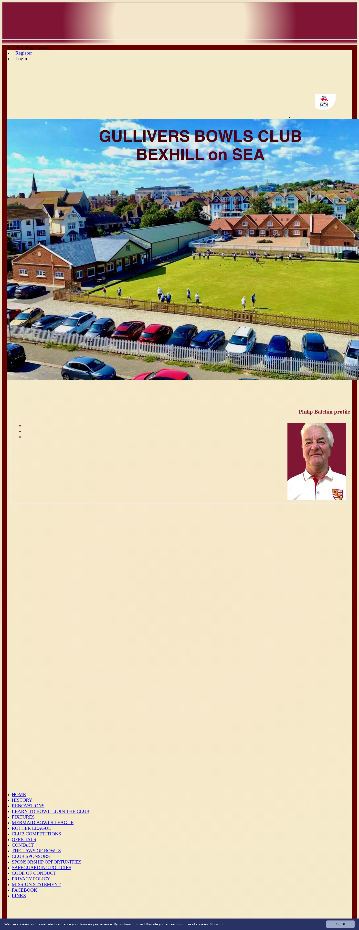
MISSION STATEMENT (36, 884)
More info (217, 924)
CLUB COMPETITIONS (36, 833)
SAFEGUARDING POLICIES (41, 867)
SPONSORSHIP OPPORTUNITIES (47, 861)
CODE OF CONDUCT (34, 873)
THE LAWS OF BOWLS (36, 850)
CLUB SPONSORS (31, 856)
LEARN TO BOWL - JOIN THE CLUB (50, 811)
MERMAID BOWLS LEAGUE (43, 822)
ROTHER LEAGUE (31, 828)
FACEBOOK (24, 890)
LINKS (19, 895)
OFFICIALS (24, 839)
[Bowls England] (329, 117)
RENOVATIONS (28, 805)
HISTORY (22, 800)
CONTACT (23, 845)
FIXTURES (23, 817)
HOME (19, 794)
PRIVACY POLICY (31, 878)
